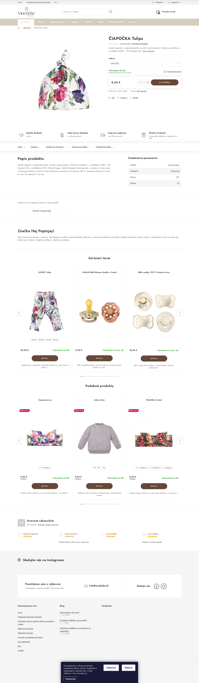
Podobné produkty (103, 147)
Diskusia (34, 147)
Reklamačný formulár (25, 633)
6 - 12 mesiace (154, 468)
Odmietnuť (111, 667)
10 (114, 376)
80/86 (41, 340)
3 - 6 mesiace (167, 468)
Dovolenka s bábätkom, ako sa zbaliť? (73, 620)
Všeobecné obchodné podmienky (38, 2)
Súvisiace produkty (79, 147)
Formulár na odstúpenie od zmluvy (30, 637)
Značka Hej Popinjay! (55, 147)
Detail (44, 358)
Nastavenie (71, 679)
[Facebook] (156, 586)
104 (103, 467)
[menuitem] (26, 22)
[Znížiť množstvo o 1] (140, 82)
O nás (20, 2)
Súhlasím (128, 667)
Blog (19, 646)
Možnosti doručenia (174, 71)
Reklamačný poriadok (25, 628)
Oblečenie (175, 171)
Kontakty (21, 650)
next (180, 312)
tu (86, 673)
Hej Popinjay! (142, 91)
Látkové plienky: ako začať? (70, 612)
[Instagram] (163, 586)
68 (95, 467)
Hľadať (110, 12)
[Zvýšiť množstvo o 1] (148, 82)
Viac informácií (148, 51)
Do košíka (164, 82)
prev (19, 312)
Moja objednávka (24, 642)
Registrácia (176, 2)
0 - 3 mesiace (141, 468)
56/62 (55, 340)
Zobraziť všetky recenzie (48, 524)
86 (99, 467)
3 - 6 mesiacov (45, 467)
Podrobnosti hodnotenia (140, 44)
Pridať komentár (42, 211)
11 (117, 376)
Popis (20, 147)
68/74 (34, 340)
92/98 (48, 340)
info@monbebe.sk (99, 585)
